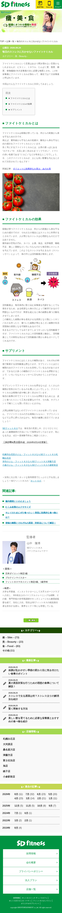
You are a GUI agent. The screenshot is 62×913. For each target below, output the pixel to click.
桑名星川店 (9, 749)
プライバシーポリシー (31, 871)
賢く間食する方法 (18, 708)
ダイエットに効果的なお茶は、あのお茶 (32, 169)
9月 (51, 805)
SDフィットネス (10, 428)
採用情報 (31, 853)
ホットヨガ (36, 481)
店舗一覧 (31, 889)
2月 (39, 798)
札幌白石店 (9, 739)
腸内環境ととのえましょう (18, 501)
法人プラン (31, 880)
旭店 (5, 766)
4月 (16, 798)
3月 (28, 798)
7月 (27, 794)
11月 (28, 805)
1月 (51, 798)
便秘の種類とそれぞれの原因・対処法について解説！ (30, 523)
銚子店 (6, 771)
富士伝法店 (9, 760)
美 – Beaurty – (10, 642)
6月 (39, 794)
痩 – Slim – (8, 637)
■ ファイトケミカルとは (19, 98)
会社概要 (31, 862)
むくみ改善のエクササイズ (18, 507)
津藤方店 (8, 755)
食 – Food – (8, 646)
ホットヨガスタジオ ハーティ (20, 901)
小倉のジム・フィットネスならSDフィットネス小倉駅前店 (30, 465)
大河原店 (8, 744)
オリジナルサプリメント (30, 903)
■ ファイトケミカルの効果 (20, 104)
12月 (17, 805)
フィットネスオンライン (42, 901)
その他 (6, 650)
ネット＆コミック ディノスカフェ (34, 898)
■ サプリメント (15, 110)
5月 (50, 794)
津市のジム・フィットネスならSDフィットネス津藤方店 (29, 461)
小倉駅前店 (9, 776)
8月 (16, 794)
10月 (39, 805)
